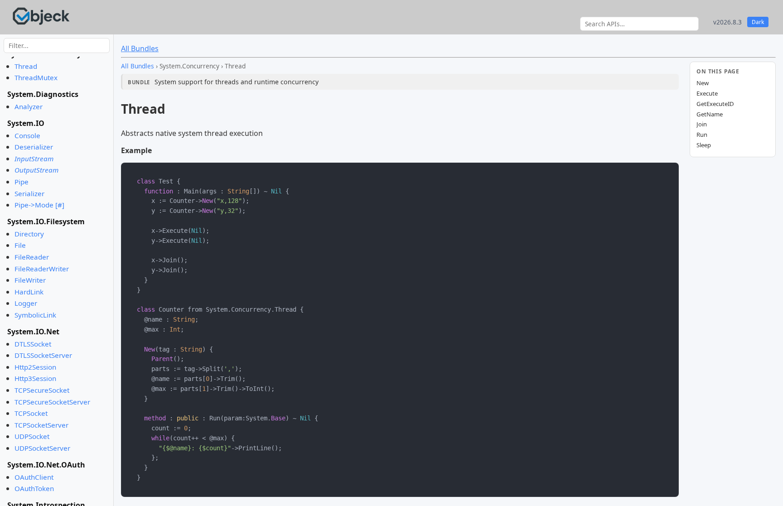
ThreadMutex (36, 77)
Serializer (29, 193)
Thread (25, 66)
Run (701, 134)
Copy (663, 172)
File (20, 245)
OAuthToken (34, 488)
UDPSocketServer (42, 448)
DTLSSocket (32, 343)
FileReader (31, 256)
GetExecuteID (715, 104)
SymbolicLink (35, 314)
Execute (707, 93)
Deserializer (33, 146)
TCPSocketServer (41, 424)
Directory (29, 233)
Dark (758, 22)
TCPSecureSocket (41, 390)
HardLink (29, 291)
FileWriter (30, 279)
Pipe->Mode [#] (39, 204)
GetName (709, 114)
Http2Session (35, 366)
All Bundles (140, 48)
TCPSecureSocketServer (52, 401)
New (702, 83)
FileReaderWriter (41, 268)
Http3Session (35, 378)
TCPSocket (31, 413)
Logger (25, 303)
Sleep (703, 145)
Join (701, 124)
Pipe (21, 181)
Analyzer (28, 106)
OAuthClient (33, 477)
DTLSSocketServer (43, 355)
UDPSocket (31, 436)
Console (27, 135)
